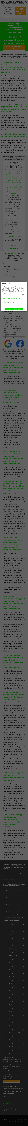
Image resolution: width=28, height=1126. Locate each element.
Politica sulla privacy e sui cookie (11, 298)
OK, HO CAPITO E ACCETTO (14, 309)
